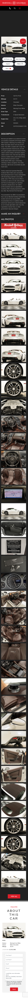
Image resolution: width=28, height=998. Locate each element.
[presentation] (4, 45)
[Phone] (10, 8)
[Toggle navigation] (19, 8)
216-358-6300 (14, 77)
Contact (14, 82)
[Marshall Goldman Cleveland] (14, 3)
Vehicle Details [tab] (9, 89)
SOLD (5, 32)
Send (7, 68)
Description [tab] (8, 133)
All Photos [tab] (7, 219)
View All (14, 896)
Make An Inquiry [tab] (11, 213)
